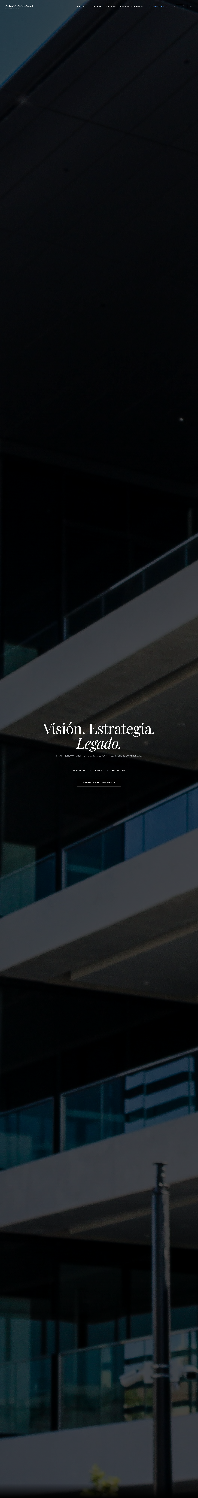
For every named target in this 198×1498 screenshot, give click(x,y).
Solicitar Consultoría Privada (99, 783)
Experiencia (95, 6)
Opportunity (159, 6)
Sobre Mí (81, 6)
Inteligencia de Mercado (132, 6)
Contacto (111, 6)
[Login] (190, 6)
